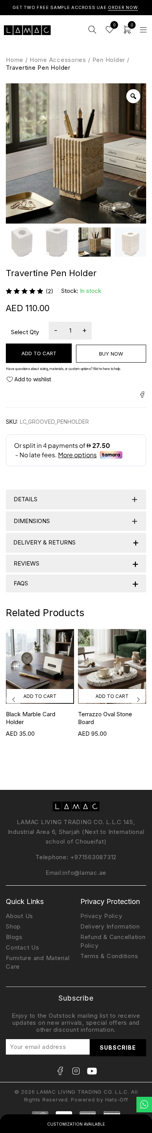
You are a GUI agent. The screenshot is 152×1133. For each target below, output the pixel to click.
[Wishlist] (28, 379)
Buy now (111, 354)
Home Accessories (58, 59)
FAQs (76, 583)
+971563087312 (93, 857)
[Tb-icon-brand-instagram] (76, 1071)
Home (14, 59)
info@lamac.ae (84, 872)
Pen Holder (108, 59)
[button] (40, 696)
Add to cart (39, 353)
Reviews (76, 563)
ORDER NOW (123, 7)
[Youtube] (92, 1071)
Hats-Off (116, 1099)
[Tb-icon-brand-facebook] (60, 1071)
